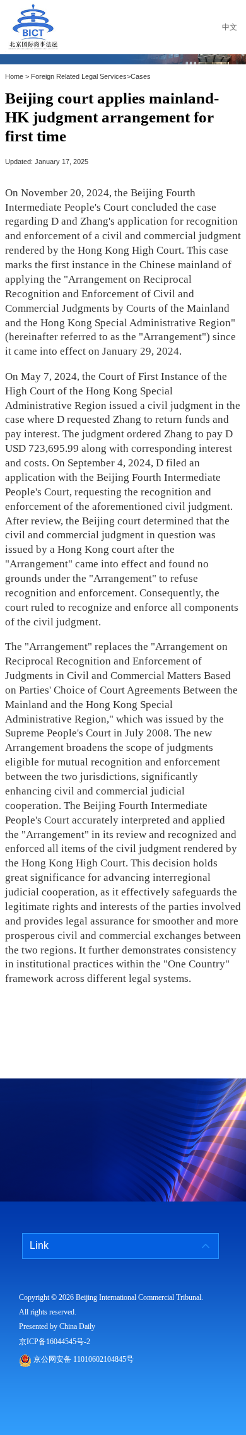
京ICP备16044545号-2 (54, 1341)
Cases (141, 76)
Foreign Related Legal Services (79, 76)
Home (14, 76)
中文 (229, 27)
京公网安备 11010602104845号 (83, 1359)
